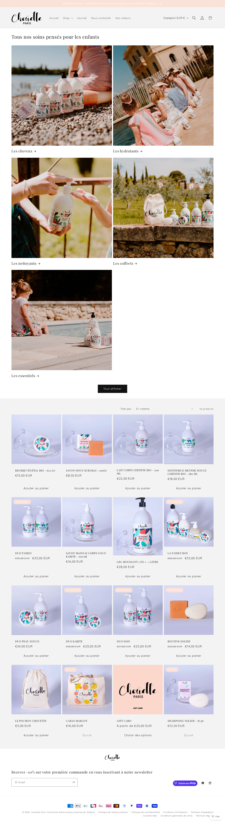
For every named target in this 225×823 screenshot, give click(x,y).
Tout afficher (112, 388)
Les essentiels (23, 375)
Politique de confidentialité (145, 812)
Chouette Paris (38, 812)
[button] (68, 18)
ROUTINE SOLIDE (179, 641)
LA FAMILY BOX (178, 553)
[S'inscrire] (73, 782)
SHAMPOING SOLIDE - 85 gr (186, 720)
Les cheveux (21, 151)
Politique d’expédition (202, 812)
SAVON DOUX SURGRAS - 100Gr (86, 470)
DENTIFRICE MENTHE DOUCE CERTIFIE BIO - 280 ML (187, 472)
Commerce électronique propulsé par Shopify (71, 812)
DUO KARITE (74, 641)
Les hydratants (126, 151)
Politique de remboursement (113, 812)
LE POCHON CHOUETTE (31, 720)
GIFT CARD (124, 720)
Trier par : (126, 408)
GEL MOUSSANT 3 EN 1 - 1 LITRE (137, 562)
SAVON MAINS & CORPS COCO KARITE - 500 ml (86, 555)
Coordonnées (150, 815)
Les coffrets (123, 263)
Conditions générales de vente (176, 815)
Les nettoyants (23, 263)
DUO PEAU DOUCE (27, 641)
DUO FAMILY (23, 553)
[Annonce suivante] (213, 3)
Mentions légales (205, 815)
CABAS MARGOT (76, 720)
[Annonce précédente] (12, 3)
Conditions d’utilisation (175, 812)
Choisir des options (138, 735)
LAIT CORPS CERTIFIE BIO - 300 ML (138, 472)
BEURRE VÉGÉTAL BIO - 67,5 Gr (35, 470)
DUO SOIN (123, 641)
